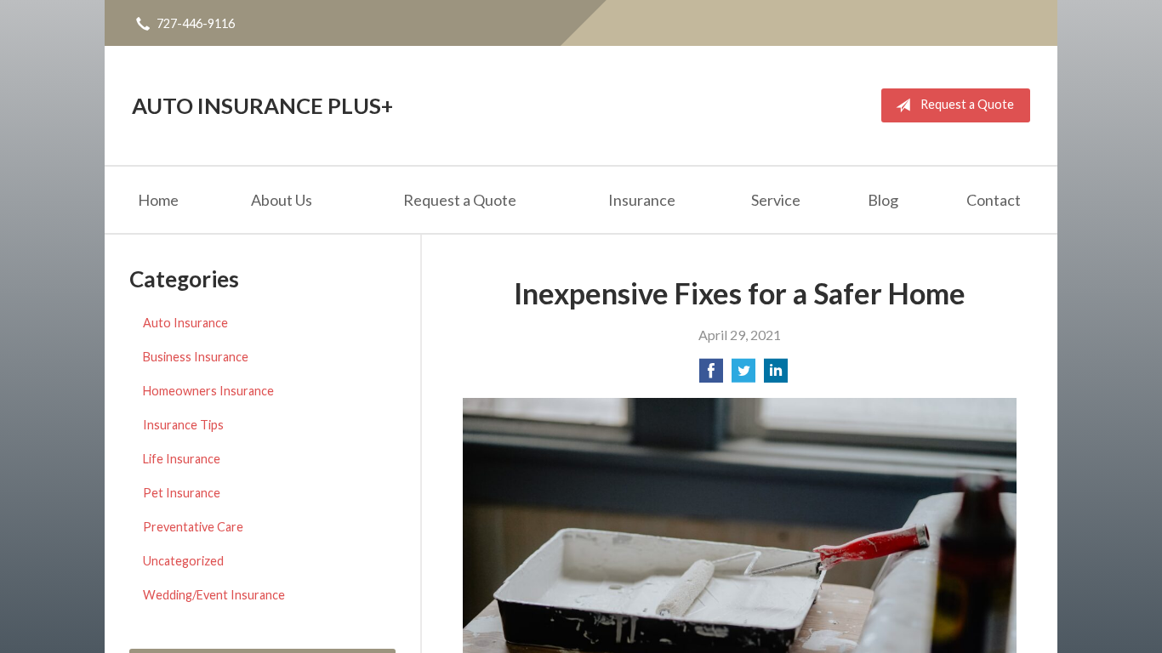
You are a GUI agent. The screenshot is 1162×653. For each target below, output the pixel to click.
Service (775, 199)
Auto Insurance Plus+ (262, 105)
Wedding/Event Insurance (214, 595)
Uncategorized (183, 561)
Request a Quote (967, 104)
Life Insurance (181, 458)
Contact (993, 199)
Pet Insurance (181, 492)
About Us (281, 199)
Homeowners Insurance (208, 390)
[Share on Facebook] (711, 375)
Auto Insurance (185, 322)
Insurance (641, 199)
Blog (883, 199)
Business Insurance (195, 356)
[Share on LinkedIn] (776, 375)
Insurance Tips (183, 424)
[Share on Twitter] (743, 375)
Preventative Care (193, 527)
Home (158, 199)
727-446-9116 (196, 23)
